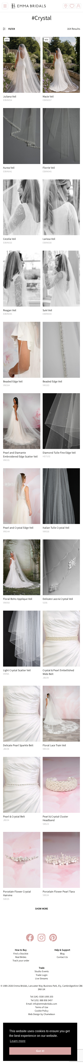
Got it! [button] (40, 1050)
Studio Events (42, 971)
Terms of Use (41, 1007)
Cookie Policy (41, 1010)
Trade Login (41, 975)
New (7, 39)
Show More (41, 908)
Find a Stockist (20, 953)
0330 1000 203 (46, 996)
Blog (62, 953)
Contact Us (62, 957)
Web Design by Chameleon (41, 1014)
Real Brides (20, 957)
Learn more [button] (17, 1041)
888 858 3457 (46, 1000)
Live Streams (41, 978)
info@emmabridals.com (45, 1003)
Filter (11, 28)
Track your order (21, 960)
